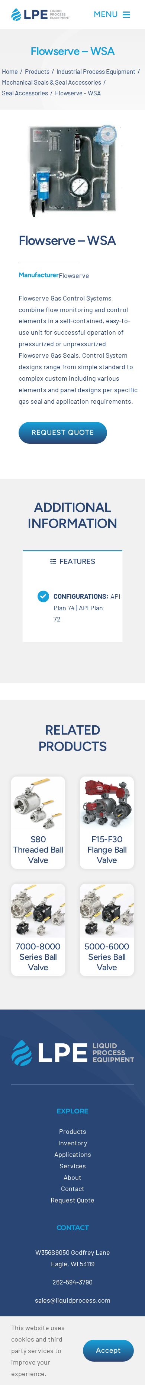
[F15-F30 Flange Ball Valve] (107, 782)
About (72, 1177)
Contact (72, 1188)
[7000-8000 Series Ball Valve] (38, 889)
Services (72, 1166)
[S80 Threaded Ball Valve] (38, 782)
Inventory (72, 1143)
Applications (72, 1154)
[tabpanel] (72, 607)
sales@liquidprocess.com (72, 1300)
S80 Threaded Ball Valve (38, 849)
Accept (108, 1350)
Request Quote (72, 1200)
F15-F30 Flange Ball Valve (107, 849)
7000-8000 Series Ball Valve (38, 956)
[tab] (72, 561)
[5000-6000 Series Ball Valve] (107, 889)
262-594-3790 (72, 1282)
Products (72, 1131)
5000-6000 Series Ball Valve (106, 956)
